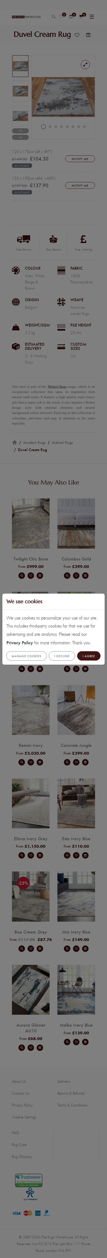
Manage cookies (26, 656)
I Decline (62, 656)
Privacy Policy (19, 642)
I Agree (89, 656)
